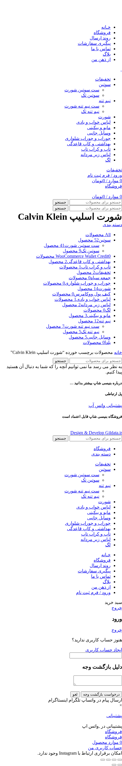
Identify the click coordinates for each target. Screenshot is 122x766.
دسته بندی (112, 224)
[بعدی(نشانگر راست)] (114, 765)
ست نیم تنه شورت (81, 106)
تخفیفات (114, 169)
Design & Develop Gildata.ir (96, 432)
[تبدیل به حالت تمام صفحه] (108, 760)
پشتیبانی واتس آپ (105, 405)
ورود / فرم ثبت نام (93, 592)
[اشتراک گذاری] (114, 760)
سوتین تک (90, 95)
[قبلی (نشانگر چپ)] (119, 765)
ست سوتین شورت (81, 89)
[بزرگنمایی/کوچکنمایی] (102, 760)
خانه (118, 352)
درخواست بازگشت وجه (101, 694)
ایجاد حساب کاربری (103, 649)
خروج (117, 607)
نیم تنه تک (90, 111)
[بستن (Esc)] (119, 760)
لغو (75, 694)
